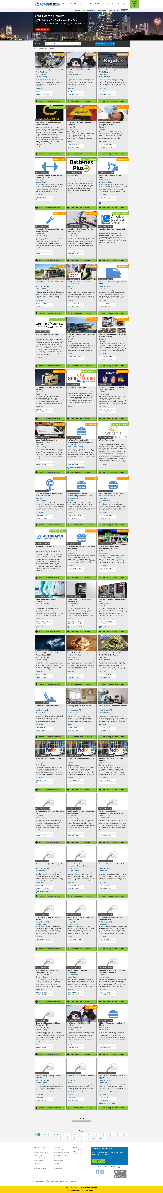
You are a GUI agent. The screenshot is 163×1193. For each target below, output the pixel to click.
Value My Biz (111, 10)
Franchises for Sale (86, 4)
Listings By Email (80, 10)
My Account (124, 10)
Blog (117, 10)
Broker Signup (123, 4)
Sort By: (38, 43)
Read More (39, 89)
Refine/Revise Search (104, 44)
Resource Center (101, 10)
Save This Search (42, 29)
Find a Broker (111, 4)
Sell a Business (100, 4)
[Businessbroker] (47, 4)
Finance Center (91, 10)
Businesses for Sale (70, 4)
